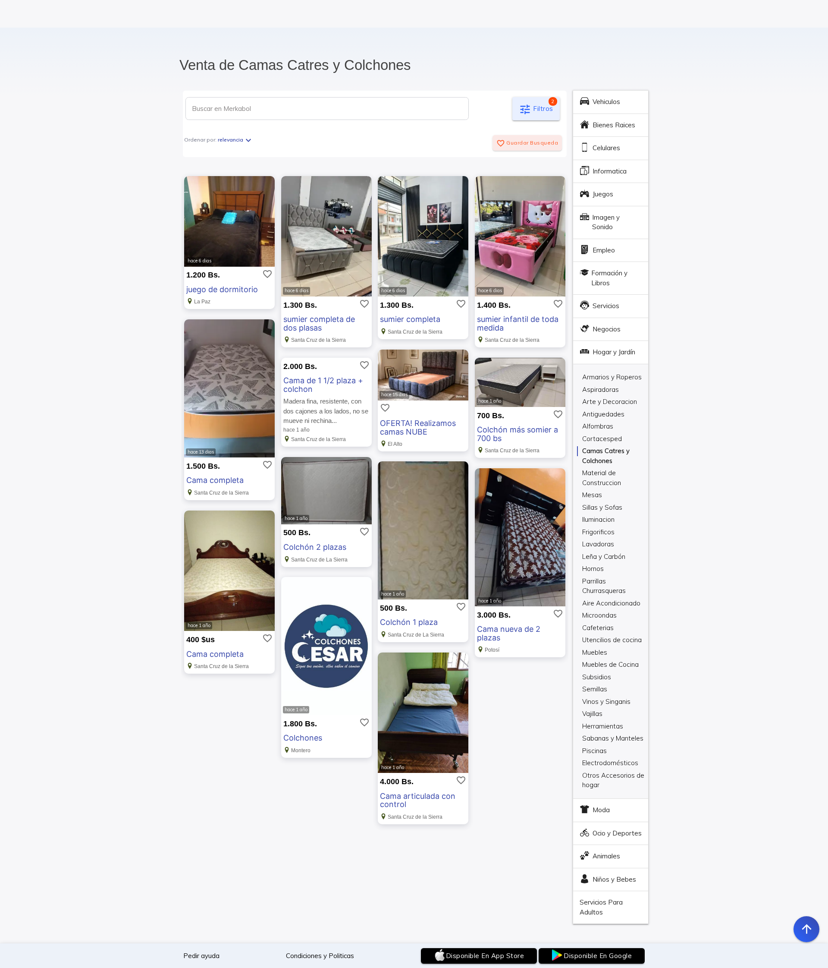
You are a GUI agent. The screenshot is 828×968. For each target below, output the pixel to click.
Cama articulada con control (417, 800)
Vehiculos (606, 102)
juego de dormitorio (222, 289)
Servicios (606, 306)
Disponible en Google (598, 956)
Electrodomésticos (610, 763)
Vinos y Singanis (606, 701)
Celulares (606, 148)
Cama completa (215, 480)
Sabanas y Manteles (612, 738)
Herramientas (602, 726)
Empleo (604, 250)
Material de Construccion (601, 473)
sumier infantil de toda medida (517, 323)
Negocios (607, 329)
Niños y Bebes (614, 879)
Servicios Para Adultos (601, 907)
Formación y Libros (609, 278)
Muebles (594, 652)
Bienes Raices (614, 125)
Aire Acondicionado (611, 603)
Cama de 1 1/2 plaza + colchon (323, 385)
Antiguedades (603, 414)
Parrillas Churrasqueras (604, 581)
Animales (606, 856)
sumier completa (410, 319)
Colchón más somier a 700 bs (517, 434)
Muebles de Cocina (610, 664)
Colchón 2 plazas (314, 547)
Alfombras (597, 426)
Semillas (594, 689)
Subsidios (596, 677)
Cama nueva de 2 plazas (508, 633)
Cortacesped (602, 439)
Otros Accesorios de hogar (613, 776)
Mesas (592, 495)
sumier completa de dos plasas (319, 323)
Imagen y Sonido (606, 222)
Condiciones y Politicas (320, 956)
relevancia (236, 139)
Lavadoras (598, 544)
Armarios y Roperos (612, 377)
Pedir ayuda (201, 956)
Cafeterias (598, 628)
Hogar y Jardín (614, 352)
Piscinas (594, 751)
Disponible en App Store (485, 956)
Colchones (302, 737)
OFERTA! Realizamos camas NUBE (418, 427)
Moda (601, 810)
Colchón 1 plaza (409, 622)
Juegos (603, 194)
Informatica (610, 171)
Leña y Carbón (603, 556)
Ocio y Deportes (617, 833)
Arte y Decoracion (609, 401)
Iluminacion (598, 519)
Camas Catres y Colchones (606, 451)
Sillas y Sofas (602, 507)
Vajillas (592, 713)
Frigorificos (598, 532)
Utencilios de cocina (612, 640)
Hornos (593, 568)
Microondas (599, 615)
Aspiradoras (600, 389)
